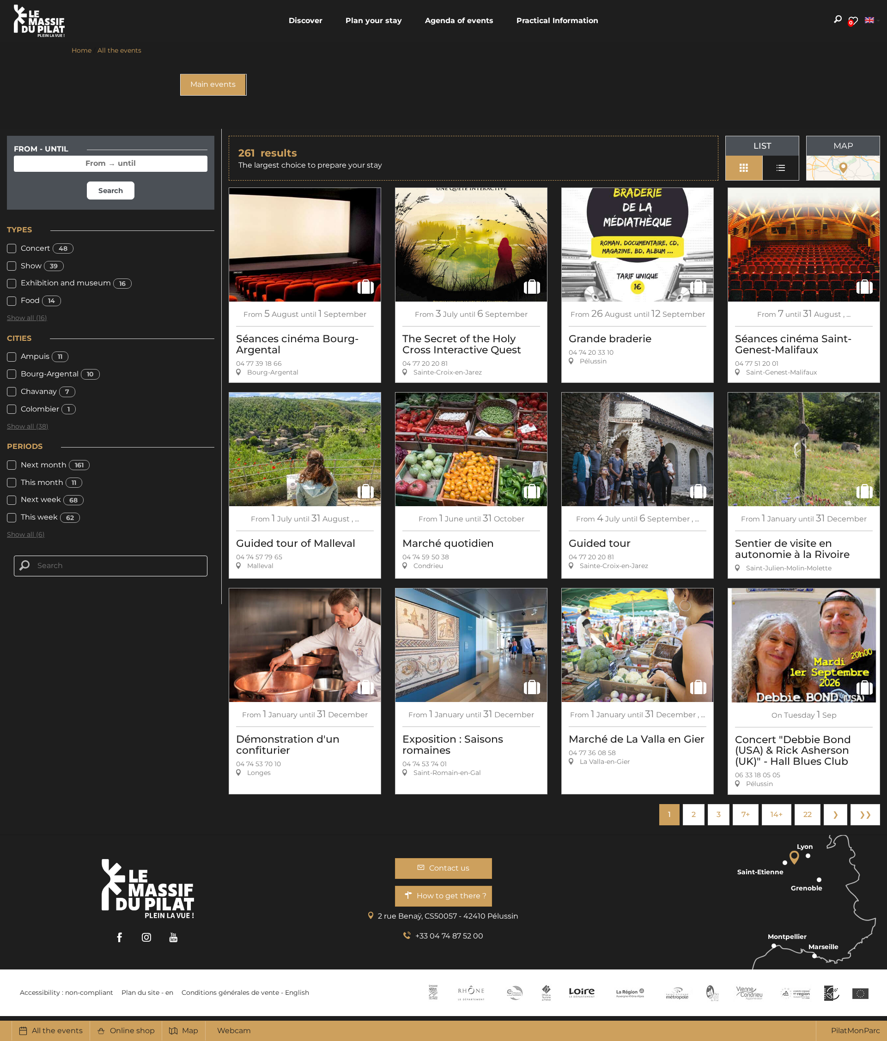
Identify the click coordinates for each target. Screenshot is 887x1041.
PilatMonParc (855, 1030)
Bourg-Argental (57, 373)
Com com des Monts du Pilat (433, 993)
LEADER (831, 993)
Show (39, 265)
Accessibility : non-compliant (66, 992)
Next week (49, 499)
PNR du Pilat (713, 993)
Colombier (45, 409)
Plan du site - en (147, 992)
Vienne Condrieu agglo (750, 993)
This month (48, 482)
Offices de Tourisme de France (546, 993)
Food (38, 300)
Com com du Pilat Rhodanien (514, 993)
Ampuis (41, 356)
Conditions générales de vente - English (245, 992)
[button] (305, 21)
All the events (57, 1030)
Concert (44, 248)
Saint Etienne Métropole (677, 993)
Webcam (234, 1030)
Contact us (449, 868)
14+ (777, 814)
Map (190, 1030)
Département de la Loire (582, 993)
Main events (213, 84)
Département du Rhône (471, 993)
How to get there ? (451, 895)
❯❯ (865, 814)
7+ (745, 814)
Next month (52, 464)
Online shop (132, 1030)
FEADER (795, 993)
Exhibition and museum (73, 282)
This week (47, 517)
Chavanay (45, 391)
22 (807, 814)
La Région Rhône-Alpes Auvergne (630, 993)
